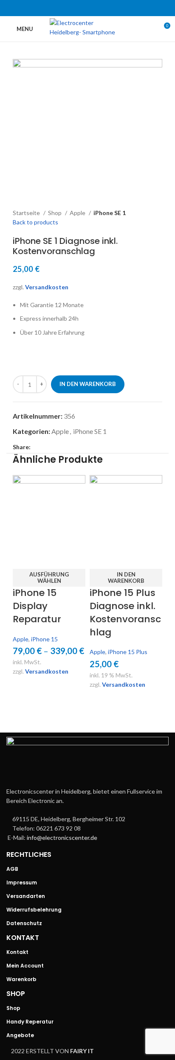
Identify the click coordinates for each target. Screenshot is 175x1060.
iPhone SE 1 (109, 212)
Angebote (20, 1035)
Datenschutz (24, 923)
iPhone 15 (44, 639)
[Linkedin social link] (98, 8)
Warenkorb (21, 979)
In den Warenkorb (87, 383)
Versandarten (25, 896)
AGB (12, 869)
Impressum (21, 882)
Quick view (23, 558)
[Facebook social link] (65, 8)
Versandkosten (46, 287)
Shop (55, 212)
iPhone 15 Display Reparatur (37, 606)
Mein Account (25, 965)
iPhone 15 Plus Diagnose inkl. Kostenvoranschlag (125, 612)
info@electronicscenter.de (62, 837)
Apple (78, 212)
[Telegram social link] (109, 8)
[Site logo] (88, 28)
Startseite (27, 212)
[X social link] (76, 8)
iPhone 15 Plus (127, 651)
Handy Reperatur (30, 1021)
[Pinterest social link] (87, 8)
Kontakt (17, 952)
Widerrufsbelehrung (34, 909)
